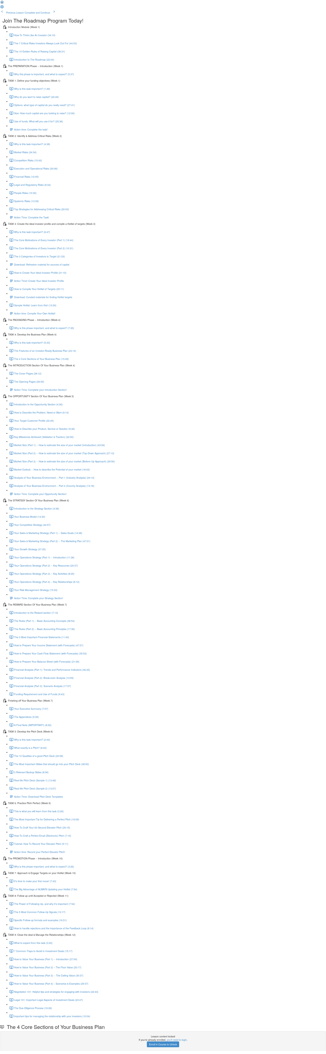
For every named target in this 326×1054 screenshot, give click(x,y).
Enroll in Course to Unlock (163, 1044)
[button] (2, 3)
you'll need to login (177, 1039)
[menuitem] (2, 8)
